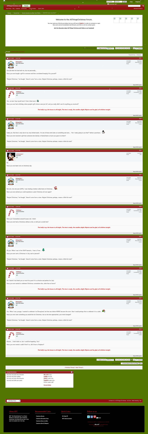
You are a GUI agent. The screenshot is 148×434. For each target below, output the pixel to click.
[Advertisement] (74, 393)
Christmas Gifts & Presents (42, 423)
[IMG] (45, 378)
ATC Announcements (67, 418)
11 (116, 48)
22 (134, 48)
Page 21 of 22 (102, 48)
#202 (140, 88)
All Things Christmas (120, 400)
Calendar (18, 8)
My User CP (65, 416)
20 (129, 48)
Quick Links (41, 8)
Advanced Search (138, 8)
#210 (140, 329)
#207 (140, 236)
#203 (140, 118)
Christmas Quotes (40, 416)
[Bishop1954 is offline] (11, 64)
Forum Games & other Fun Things (31, 13)
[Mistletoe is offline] (11, 94)
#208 (140, 268)
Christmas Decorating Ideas (42, 418)
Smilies (46, 376)
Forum (26, 6)
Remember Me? (113, 4)
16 (119, 48)
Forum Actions (32, 8)
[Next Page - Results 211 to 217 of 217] (136, 48)
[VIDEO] (46, 380)
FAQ (13, 8)
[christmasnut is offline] (11, 157)
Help (131, 2)
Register (138, 2)
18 (124, 48)
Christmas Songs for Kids (42, 421)
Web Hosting (135, 400)
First (110, 48)
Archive (129, 400)
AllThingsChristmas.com (14, 6)
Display (138, 55)
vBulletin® (97, 424)
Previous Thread (69, 367)
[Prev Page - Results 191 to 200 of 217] (113, 48)
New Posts (8, 8)
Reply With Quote (137, 85)
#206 (140, 206)
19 (126, 48)
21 (131, 48)
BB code (46, 374)
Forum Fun (16, 13)
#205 (140, 174)
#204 (140, 150)
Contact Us (112, 400)
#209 (140, 298)
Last (139, 48)
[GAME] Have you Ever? (17, 52)
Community (24, 8)
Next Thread (79, 367)
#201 (140, 58)
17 (121, 48)
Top (141, 363)
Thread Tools (131, 55)
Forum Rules (47, 385)
